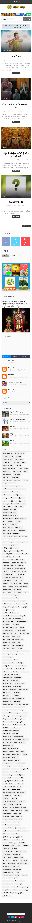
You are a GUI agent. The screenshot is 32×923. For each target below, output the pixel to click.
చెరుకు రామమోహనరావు (9, 589)
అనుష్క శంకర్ (15, 477)
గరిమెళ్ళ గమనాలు (20, 574)
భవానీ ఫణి (15, 733)
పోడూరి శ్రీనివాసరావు (20, 683)
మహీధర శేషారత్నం (20, 763)
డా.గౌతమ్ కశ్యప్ (7, 618)
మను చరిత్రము (6, 757)
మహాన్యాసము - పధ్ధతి (8, 763)
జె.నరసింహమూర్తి (18, 604)
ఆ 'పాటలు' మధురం (20, 489)
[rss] (20, 1)
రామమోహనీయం (21, 792)
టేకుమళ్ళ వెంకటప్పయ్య (13, 607)
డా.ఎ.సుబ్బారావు (21, 615)
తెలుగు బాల (6, 633)
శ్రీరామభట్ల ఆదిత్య (7, 857)
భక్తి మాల (21, 719)
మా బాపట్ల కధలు (7, 766)
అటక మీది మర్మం (7, 474)
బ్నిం (16, 719)
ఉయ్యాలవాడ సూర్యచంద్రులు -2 (10, 515)
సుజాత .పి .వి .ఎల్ (7, 884)
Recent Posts (15, 357)
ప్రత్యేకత (12, 441)
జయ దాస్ (26, 592)
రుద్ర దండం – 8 (17, 795)
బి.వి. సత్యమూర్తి (7, 710)
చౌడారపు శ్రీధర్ (18, 592)
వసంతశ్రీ (5, 819)
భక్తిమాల (5, 722)
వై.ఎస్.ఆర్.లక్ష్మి (7, 837)
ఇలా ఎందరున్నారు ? (8, 506)
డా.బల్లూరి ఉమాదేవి (22, 621)
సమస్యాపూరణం (17, 869)
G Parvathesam (7, 459)
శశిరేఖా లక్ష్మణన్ (13, 842)
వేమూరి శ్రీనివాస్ (15, 834)
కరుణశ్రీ (16, 539)
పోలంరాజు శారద (17, 686)
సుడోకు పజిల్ (6, 887)
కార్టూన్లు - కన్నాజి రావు (8, 551)
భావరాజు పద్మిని (7, 739)
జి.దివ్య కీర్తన (15, 598)
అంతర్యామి (18, 465)
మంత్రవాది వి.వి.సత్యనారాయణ (10, 748)
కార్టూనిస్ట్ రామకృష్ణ (7, 548)
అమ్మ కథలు (26, 480)
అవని (20, 486)
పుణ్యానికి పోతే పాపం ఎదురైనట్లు (17, 419)
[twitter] (14, 1)
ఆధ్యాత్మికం (5, 498)
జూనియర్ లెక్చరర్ (21, 601)
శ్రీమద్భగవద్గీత (6, 854)
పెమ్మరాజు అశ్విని (15, 674)
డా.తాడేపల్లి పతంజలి (18, 618)
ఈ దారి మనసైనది (19, 506)
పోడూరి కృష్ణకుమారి (7, 683)
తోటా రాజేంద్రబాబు (24, 633)
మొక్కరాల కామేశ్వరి (8, 775)
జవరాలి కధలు (6, 598)
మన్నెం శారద (15, 757)
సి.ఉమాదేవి (24, 875)
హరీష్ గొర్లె (5, 893)
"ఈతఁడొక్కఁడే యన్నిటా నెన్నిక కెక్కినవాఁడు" (14, 301)
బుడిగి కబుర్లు (6, 716)
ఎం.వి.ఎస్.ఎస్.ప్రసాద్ (8, 521)
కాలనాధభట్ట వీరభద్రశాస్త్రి (9, 554)
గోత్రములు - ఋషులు (18, 580)
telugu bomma (15, 462)
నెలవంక (21, 654)
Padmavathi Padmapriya (15, 382)
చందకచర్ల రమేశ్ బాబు (15, 583)
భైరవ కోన (5, 742)
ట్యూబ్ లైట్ (24, 607)
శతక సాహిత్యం (20, 839)
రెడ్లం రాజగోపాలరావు (8, 804)
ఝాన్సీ (4, 607)
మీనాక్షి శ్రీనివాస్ (24, 769)
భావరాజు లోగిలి (17, 739)
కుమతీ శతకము (20, 559)
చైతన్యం (19, 589)
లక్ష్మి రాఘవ (16, 807)
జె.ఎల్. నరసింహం (7, 604)
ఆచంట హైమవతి (15, 492)
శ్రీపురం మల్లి (18, 851)
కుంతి (19, 556)
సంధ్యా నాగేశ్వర (14, 860)
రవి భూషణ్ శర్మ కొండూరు (9, 786)
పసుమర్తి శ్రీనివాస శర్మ (8, 666)
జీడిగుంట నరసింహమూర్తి (9, 601)
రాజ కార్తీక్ (19, 786)
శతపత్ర (4, 842)
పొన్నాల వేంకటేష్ (15, 680)
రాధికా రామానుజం (16, 789)
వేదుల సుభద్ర (6, 834)
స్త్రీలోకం (21, 890)
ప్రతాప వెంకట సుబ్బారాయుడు (10, 689)
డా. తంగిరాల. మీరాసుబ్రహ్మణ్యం (10, 612)
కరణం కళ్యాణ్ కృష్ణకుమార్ (20, 536)
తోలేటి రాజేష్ (6, 636)
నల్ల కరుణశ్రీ (15, 651)
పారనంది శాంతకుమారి (21, 666)
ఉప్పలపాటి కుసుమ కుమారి (9, 509)
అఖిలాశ (25, 471)
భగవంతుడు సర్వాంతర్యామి (15, 722)
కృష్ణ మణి (23, 562)
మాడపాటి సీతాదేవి (18, 766)
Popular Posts (25, 357)
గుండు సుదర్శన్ (6, 577)
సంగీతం (4, 147)
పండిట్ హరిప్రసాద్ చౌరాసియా (10, 660)
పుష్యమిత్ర (15, 671)
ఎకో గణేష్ (18, 521)
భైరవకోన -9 (22, 742)
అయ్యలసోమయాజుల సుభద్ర (10, 486)
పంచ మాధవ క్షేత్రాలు (8, 657)
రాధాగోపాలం (16, 56)
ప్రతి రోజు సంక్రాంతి (23, 689)
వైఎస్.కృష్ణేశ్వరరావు (17, 837)
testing (24, 462)
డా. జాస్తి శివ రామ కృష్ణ (8, 610)
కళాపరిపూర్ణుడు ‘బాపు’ (22, 542)
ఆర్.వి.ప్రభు (13, 498)
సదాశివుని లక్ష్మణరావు (23, 863)
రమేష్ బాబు (12, 783)
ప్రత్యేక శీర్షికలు (6, 196)
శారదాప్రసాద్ (6, 845)
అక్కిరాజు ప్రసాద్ (24, 468)
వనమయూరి (6, 816)
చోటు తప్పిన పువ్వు (7, 592)
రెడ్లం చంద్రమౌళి (22, 801)
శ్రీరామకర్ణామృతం (16, 854)
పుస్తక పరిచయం (24, 671)
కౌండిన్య (24, 571)
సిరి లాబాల (21, 881)
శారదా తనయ (22, 842)
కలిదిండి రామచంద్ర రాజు (9, 542)
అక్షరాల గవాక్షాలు (17, 471)
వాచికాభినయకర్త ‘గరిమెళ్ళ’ (15, 819)
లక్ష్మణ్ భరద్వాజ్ (7, 807)
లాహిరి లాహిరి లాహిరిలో (17, 810)
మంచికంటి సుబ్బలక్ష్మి (8, 745)
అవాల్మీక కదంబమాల (8, 489)
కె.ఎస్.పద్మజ (6, 565)
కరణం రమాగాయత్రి (7, 539)
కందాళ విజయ (22, 530)
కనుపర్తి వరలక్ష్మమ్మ (7, 536)
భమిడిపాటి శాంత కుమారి (19, 725)
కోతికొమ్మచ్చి (6, 571)
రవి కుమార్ (20, 783)
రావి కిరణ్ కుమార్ (7, 795)
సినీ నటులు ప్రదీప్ (12, 878)
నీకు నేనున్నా (6, 654)
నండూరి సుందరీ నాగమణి (9, 648)
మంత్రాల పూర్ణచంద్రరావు (8, 751)
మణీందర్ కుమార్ (16, 754)
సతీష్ (4, 863)
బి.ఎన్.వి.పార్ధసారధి (19, 707)
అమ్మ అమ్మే (12, 426)
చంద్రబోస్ (26, 583)
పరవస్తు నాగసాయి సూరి (8, 663)
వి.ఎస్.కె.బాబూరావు (8, 825)
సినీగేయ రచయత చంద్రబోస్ (9, 881)
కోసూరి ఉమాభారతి (15, 571)
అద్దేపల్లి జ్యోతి (6, 477)
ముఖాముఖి (5, 772)
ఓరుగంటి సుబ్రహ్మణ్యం (8, 527)
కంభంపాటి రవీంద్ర (7, 533)
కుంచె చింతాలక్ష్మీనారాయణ (9, 556)
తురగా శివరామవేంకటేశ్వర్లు (9, 630)
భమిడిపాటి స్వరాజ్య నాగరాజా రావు (11, 727)
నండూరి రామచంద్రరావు (17, 645)
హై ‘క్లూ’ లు (20, 893)
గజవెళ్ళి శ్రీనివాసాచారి (8, 574)
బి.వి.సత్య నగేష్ (7, 713)
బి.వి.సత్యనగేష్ (17, 713)
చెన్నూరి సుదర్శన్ (24, 586)
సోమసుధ (15, 890)
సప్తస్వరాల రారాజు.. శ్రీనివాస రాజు (11, 866)
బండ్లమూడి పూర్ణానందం (8, 698)
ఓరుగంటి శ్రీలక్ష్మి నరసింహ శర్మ (10, 524)
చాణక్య (4, 586)
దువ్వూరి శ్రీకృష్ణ (6, 639)
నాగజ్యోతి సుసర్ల (24, 651)
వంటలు (15, 813)
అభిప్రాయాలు (17, 480)
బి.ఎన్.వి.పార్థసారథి (7, 707)
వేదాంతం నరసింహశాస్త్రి (23, 831)
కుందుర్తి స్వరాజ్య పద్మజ (8, 559)
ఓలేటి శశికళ (18, 527)
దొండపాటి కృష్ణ (6, 642)
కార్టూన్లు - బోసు (19, 551)
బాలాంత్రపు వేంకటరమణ (22, 704)
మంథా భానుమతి (20, 751)
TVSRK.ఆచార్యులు (18, 459)
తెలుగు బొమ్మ (14, 633)
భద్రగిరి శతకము (7, 725)
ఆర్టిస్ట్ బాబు (13, 500)
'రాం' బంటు (18, 456)
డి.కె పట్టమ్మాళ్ (15, 624)
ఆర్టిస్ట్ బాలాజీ (21, 500)
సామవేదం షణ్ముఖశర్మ (8, 872)
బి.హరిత (25, 713)
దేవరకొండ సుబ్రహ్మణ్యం (17, 639)
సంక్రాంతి (16, 857)
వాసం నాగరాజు (6, 822)
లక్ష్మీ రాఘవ (6, 810)
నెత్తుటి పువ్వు (14, 654)
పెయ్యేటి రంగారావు (7, 677)
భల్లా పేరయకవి (6, 733)
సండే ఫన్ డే (6, 860)
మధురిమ (25, 754)
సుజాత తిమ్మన (18, 884)
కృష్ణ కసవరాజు (15, 562)
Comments (6, 356)
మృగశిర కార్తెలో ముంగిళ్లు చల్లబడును (18, 412)
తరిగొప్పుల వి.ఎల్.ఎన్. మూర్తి (10, 627)
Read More (16, 73)
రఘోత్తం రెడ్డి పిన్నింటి (8, 781)
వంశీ (20, 813)
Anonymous (11, 360)
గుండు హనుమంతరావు (17, 577)
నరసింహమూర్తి (6, 651)
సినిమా (4, 878)
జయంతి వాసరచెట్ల (7, 595)
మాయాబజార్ (6, 769)
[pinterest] (19, 917)
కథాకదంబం (16, 533)
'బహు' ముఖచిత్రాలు (8, 453)
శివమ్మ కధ (25, 845)
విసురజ (17, 825)
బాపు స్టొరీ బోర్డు (20, 698)
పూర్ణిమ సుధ (6, 674)
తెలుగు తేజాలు (22, 630)
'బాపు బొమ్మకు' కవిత (8, 456)
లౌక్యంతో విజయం (7, 813)
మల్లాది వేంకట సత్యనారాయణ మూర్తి (11, 760)
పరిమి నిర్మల (20, 663)
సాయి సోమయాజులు (8, 875)
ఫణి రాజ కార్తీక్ (16, 695)
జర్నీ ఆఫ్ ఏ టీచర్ (18, 595)
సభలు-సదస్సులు (7, 869)
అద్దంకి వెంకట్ (17, 474)
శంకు (13, 839)
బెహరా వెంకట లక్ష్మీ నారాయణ (19, 716)
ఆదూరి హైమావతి (7, 495)
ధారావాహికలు (6, 645)
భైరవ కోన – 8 (13, 742)
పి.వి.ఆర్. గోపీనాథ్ (19, 668)
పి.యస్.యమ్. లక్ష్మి (7, 98)
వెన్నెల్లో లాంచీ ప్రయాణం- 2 (9, 831)
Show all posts (16, 27)
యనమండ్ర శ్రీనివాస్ (19, 775)
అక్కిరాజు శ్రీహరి (6, 471)
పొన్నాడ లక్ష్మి (6, 680)
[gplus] (17, 1)
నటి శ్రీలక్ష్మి (19, 648)
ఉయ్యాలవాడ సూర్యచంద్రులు (10, 512)
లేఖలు (26, 810)
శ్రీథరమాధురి (14, 848)
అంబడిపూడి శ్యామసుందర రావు (10, 468)
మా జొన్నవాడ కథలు (7, 50)
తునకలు (22, 627)
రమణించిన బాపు (19, 781)
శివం (19, 845)
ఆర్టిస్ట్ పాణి (5, 500)
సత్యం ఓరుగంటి (11, 863)
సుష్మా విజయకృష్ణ (24, 887)
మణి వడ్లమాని (6, 754)
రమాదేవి (5, 783)
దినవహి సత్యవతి (16, 636)
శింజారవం (13, 845)
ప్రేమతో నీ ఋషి (16, 692)
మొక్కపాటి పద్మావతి (15, 772)
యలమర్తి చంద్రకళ (7, 778)
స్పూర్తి (26, 890)
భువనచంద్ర (25, 739)
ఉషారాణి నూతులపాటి (20, 518)
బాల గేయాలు (17, 701)
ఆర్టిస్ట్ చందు (21, 498)
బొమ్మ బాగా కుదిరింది (8, 719)
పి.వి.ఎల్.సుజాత (7, 671)
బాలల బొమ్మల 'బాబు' (8, 704)
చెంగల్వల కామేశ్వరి (13, 586)
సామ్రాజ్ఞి (17, 872)
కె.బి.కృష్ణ (13, 565)
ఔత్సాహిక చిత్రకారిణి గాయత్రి (9, 530)
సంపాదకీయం (24, 860)
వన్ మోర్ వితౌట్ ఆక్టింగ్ (17, 816)
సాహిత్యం (17, 875)
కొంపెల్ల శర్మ (20, 565)
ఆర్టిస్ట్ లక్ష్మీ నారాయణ (8, 503)
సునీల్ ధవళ (15, 887)
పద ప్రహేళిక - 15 (16, 202)
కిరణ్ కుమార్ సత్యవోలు (22, 554)
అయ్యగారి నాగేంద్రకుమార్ (9, 483)
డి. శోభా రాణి (6, 624)
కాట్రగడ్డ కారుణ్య (14, 545)
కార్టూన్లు (16, 548)
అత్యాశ (11, 433)
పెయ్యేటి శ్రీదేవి (17, 677)
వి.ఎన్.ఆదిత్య (15, 822)
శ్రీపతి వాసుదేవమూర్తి (8, 851)
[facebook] (12, 1)
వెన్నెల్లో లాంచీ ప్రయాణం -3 (19, 828)
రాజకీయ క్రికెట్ (6, 789)
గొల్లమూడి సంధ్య (7, 580)
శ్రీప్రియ (24, 851)
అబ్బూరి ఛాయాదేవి (7, 480)
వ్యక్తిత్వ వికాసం (6, 839)
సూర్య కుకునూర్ (6, 890)
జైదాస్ (25, 604)
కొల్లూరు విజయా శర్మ (20, 568)
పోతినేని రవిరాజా (7, 686)
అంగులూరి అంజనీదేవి (8, 465)
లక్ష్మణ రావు (18, 804)
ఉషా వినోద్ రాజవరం (8, 518)
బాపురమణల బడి (7, 701)
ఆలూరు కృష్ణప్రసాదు (20, 503)
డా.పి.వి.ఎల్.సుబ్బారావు (9, 621)
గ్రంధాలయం (5, 583)
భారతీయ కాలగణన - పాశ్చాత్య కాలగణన (13, 736)
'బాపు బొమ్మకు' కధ (19, 453)
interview (6, 462)
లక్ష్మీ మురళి (24, 807)
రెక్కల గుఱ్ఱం (15, 798)
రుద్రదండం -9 (6, 798)
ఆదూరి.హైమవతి (18, 495)
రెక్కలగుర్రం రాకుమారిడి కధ (9, 801)
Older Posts (26, 226)
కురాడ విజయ (6, 562)
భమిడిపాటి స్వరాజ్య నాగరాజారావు (11, 730)
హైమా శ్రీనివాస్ (6, 895)
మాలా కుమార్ (15, 769)
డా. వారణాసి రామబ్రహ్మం (9, 615)
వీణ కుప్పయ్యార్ (7, 828)
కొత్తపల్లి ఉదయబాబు (8, 568)
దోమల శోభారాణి (16, 642)
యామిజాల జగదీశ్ (18, 778)
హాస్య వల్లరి (13, 893)
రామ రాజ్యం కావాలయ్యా (9, 792)
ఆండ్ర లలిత (6, 492)
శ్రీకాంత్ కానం (6, 848)
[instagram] (22, 917)
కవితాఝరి (5, 545)
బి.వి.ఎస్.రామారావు (18, 710)
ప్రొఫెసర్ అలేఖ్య (6, 695)
